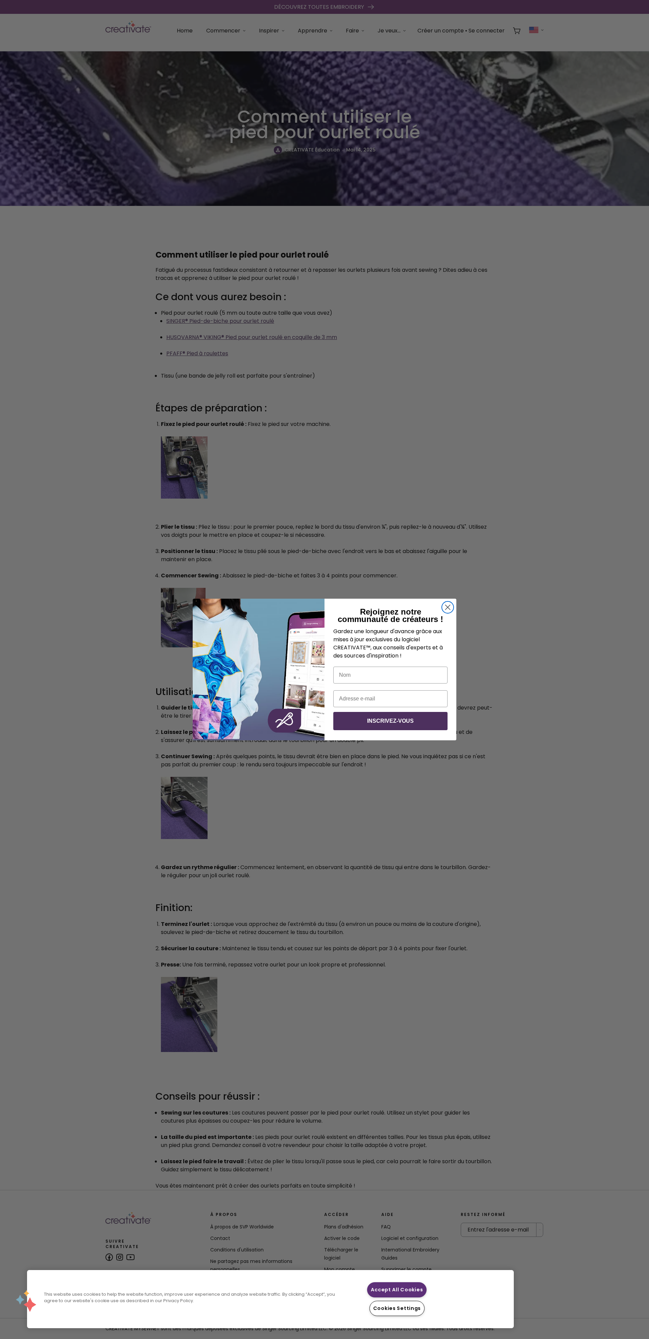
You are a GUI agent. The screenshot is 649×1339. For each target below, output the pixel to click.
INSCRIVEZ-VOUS (390, 721)
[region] (270, 1299)
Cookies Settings (397, 1308)
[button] (26, 1301)
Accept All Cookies (397, 1289)
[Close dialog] (448, 607)
